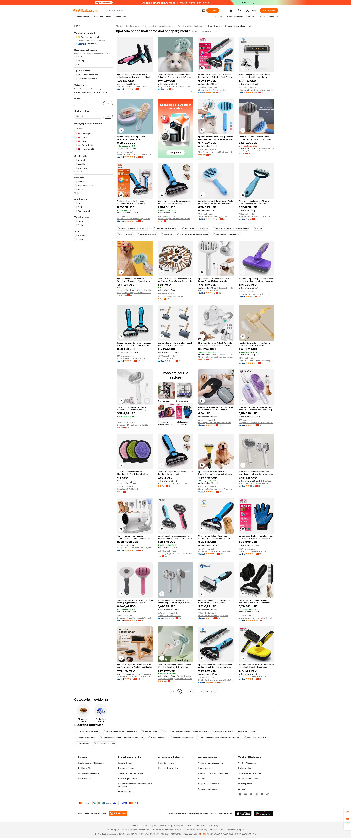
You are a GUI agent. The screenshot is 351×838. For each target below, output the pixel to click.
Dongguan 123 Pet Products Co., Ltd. (132, 425)
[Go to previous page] (173, 691)
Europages (215, 825)
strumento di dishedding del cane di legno (232, 228)
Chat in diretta (204, 768)
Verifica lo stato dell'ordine (249, 773)
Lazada (176, 825)
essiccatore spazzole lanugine (196, 228)
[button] (203, 10)
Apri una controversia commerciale (213, 773)
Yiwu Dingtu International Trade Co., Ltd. (215, 152)
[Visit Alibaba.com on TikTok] (267, 794)
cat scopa (168, 234)
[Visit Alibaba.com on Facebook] (240, 794)
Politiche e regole (125, 791)
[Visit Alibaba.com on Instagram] (256, 794)
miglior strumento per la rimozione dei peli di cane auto (236, 731)
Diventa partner (245, 784)
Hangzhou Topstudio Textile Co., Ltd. (173, 483)
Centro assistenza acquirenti (210, 763)
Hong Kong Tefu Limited (127, 489)
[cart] (240, 11)
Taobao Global (187, 825)
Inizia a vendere (244, 768)
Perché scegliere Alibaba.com (91, 763)
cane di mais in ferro (87, 737)
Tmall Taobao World (162, 825)
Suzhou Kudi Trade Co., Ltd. (169, 358)
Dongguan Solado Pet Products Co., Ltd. (134, 154)
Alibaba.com (226, 813)
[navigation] (93, 359)
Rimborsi (202, 778)
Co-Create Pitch (85, 768)
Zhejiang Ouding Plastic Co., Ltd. (212, 90)
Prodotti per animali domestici (160, 26)
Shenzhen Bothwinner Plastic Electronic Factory (216, 489)
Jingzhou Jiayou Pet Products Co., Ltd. (174, 219)
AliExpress (136, 825)
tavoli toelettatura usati (256, 737)
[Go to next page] (217, 691)
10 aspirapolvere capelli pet (166, 228)
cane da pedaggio (158, 737)
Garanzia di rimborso (126, 768)
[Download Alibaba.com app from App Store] (243, 813)
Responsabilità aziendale (88, 773)
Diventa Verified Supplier (248, 778)
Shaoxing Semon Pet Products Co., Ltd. (214, 423)
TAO (197, 825)
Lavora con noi (84, 778)
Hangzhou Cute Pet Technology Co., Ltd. (134, 548)
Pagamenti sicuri (125, 763)
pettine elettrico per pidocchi (227, 234)
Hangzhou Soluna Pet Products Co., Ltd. (174, 86)
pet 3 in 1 (260, 228)
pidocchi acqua (126, 234)
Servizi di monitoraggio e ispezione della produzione (135, 785)
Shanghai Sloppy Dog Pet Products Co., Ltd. (175, 296)
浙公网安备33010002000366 (220, 834)
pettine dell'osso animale (88, 731)
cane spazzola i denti (148, 234)
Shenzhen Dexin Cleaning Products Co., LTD (135, 86)
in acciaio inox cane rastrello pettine (194, 234)
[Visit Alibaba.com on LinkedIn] (245, 794)
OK (108, 104)
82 (212, 692)
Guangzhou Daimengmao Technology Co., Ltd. (256, 360)
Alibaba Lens (92, 813)
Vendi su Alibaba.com (247, 763)
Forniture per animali (135, 26)
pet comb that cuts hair (106, 744)
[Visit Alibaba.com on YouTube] (262, 794)
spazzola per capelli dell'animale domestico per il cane (186, 731)
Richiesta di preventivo (168, 768)
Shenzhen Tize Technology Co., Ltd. (213, 216)
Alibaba (119, 26)
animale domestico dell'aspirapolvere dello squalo (220, 737)
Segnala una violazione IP (209, 784)
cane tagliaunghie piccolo (183, 737)
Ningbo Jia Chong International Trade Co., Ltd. (256, 90)
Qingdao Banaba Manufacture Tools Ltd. (256, 423)
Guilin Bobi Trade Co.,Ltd (208, 290)
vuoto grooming (151, 731)
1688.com (147, 825)
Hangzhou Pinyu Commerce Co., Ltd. (254, 216)
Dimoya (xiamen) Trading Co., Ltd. (131, 358)
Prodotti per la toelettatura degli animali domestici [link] (229, 26)
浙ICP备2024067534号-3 (245, 834)
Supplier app (180, 813)
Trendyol (204, 825)
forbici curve (84, 744)
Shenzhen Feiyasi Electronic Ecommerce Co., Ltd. (216, 357)
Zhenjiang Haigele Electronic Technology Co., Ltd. (175, 553)
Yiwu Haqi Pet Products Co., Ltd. (252, 151)
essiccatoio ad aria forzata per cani (134, 228)
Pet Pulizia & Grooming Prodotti (191, 26)
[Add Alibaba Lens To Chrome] (118, 813)
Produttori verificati (166, 763)
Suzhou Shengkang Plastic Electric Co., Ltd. (256, 483)
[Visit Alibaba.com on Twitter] (251, 794)
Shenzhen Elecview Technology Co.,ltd (133, 219)
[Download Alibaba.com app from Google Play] (263, 813)
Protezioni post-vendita (128, 778)
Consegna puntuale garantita (130, 773)
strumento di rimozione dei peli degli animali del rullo (123, 737)
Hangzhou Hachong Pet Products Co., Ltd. (135, 293)
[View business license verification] (200, 834)
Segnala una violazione (207, 789)
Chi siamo (82, 757)
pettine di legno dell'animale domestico (121, 731)
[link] (347, 811)
